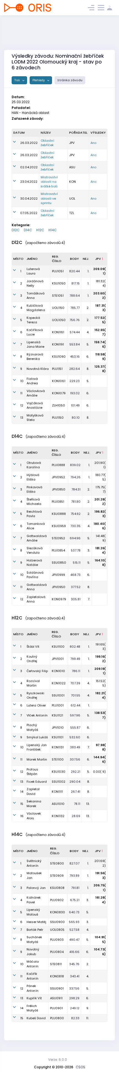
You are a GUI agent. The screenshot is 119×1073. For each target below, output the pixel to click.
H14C (52, 230)
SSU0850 (59, 562)
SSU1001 (58, 695)
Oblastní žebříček (47, 143)
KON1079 (59, 393)
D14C (28, 230)
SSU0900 (57, 922)
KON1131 (58, 747)
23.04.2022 (28, 181)
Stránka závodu (69, 80)
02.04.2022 (29, 167)
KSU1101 (57, 737)
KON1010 (58, 671)
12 (21, 405)
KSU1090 (59, 356)
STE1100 (58, 759)
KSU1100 (58, 646)
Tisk (17, 80)
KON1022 (59, 683)
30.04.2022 (29, 198)
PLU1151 (57, 369)
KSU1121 (57, 715)
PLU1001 (58, 705)
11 (21, 393)
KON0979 (59, 599)
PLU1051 (58, 271)
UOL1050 (59, 320)
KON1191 (58, 344)
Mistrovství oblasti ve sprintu (49, 198)
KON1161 (58, 332)
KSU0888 (59, 514)
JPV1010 (58, 727)
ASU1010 (58, 804)
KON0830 (57, 912)
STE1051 (58, 295)
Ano (93, 143)
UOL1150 (58, 308)
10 (22, 381)
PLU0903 (57, 939)
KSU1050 (59, 283)
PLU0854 (58, 550)
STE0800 (57, 863)
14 (21, 791)
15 (21, 804)
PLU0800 (57, 1018)
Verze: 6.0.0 (57, 1059)
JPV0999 (58, 575)
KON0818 (57, 976)
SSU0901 (57, 988)
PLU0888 (58, 465)
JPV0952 (58, 477)
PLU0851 (58, 501)
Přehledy (39, 80)
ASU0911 (56, 998)
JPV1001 (58, 659)
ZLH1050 (58, 405)
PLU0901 (56, 1008)
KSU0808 (57, 888)
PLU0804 (57, 952)
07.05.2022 (28, 213)
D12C (16, 230)
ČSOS (80, 1067)
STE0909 (57, 875)
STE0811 (56, 964)
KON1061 (58, 381)
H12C (40, 230)
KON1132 (58, 816)
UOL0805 (57, 929)
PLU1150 (58, 417)
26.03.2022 (29, 143)
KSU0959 (59, 526)
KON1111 (57, 791)
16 (22, 816)
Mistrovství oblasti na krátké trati (49, 182)
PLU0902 (57, 900)
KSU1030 (58, 771)
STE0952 (58, 538)
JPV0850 (58, 489)
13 (21, 417)
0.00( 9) (99, 771)
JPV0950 (58, 587)
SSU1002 (58, 781)
